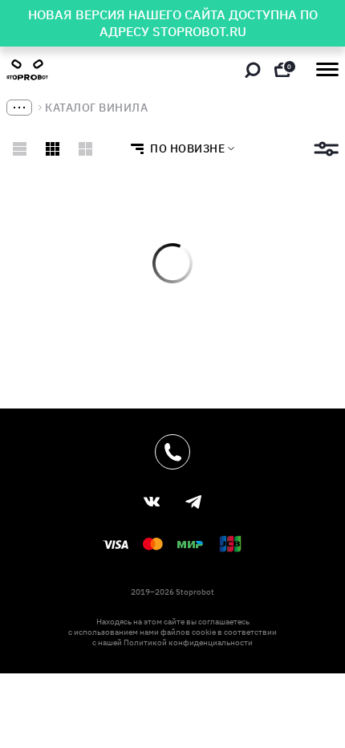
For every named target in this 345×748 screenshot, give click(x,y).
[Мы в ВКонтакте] (152, 501)
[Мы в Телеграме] (193, 502)
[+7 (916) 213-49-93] (172, 452)
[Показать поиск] (253, 70)
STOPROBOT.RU (199, 31)
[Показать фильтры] (326, 149)
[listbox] (178, 148)
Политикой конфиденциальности (188, 642)
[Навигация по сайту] (327, 69)
